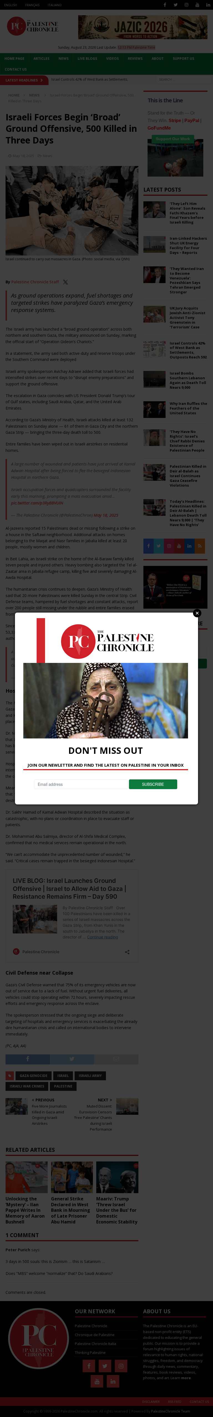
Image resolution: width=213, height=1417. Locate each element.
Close (197, 613)
